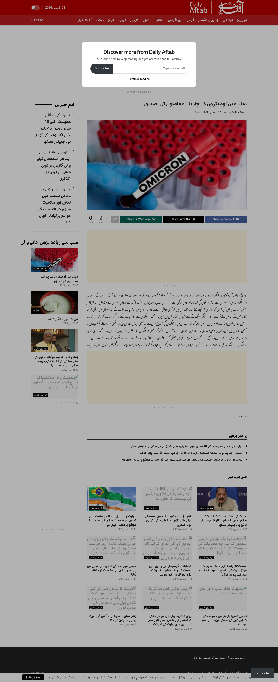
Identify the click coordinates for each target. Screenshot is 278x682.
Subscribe (102, 68)
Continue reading (139, 79)
